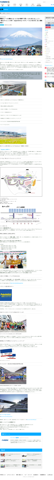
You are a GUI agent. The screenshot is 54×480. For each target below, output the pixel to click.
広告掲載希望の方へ (43, 474)
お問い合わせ (50, 474)
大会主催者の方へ (36, 474)
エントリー (33, 5)
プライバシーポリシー (11, 474)
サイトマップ (30, 474)
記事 (2, 5)
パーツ (27, 5)
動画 (8, 5)
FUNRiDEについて (3, 474)
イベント (2, 24)
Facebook (48, 25)
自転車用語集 (39, 5)
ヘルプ (25, 474)
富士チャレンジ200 (8, 24)
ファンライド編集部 (14, 437)
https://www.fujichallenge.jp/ (7, 59)
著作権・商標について (19, 474)
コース (14, 5)
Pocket (48, 27)
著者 (20, 5)
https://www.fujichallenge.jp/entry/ (16, 283)
